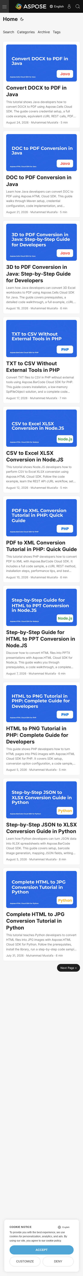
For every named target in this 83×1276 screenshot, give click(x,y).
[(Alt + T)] (21, 19)
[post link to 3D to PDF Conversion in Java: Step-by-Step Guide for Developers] (41, 267)
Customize (25, 1261)
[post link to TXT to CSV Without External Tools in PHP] (41, 360)
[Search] (77, 6)
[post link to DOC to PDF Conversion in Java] (41, 174)
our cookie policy (51, 1240)
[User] (69, 6)
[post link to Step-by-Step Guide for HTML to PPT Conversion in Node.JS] (41, 632)
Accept (42, 1250)
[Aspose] (31, 6)
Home (10, 19)
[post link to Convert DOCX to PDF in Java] (41, 85)
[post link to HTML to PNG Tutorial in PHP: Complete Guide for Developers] (41, 728)
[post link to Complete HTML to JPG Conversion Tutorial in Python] (41, 914)
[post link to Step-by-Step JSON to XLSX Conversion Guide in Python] (41, 821)
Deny (58, 1261)
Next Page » (68, 968)
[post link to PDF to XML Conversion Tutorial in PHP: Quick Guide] (41, 539)
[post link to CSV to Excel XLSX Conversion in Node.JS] (41, 450)
